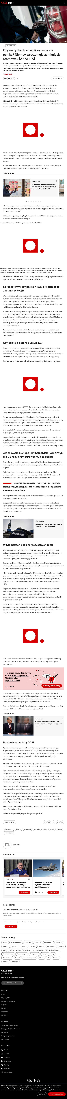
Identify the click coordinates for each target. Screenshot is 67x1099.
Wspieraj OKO (5, 998)
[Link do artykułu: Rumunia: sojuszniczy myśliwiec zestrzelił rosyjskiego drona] (46, 868)
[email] (58, 822)
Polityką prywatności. (32, 1088)
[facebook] (49, 822)
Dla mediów (5, 1039)
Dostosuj (42, 1094)
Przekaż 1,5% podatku (8, 1001)
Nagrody (4, 1005)
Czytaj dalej (24, 892)
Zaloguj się (10, 926)
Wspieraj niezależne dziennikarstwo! (12, 978)
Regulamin (4, 1032)
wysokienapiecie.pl (35, 814)
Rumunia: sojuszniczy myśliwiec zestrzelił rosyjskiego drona (43, 884)
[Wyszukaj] (64, 2)
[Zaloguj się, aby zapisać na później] (29, 879)
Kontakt (3, 1008)
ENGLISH (4, 1015)
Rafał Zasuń (16, 845)
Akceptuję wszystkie (57, 1094)
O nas (3, 994)
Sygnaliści (4, 1012)
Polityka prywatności (7, 1036)
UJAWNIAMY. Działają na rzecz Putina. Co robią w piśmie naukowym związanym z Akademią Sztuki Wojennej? (18, 884)
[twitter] (53, 822)
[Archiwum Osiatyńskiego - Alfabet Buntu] (33, 1081)
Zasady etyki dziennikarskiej (10, 1029)
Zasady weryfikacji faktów (9, 1025)
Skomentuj (56, 78)
